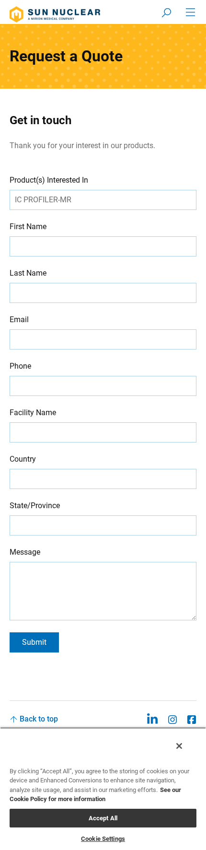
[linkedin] (152, 719)
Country (23, 459)
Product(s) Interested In (49, 180)
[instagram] (172, 719)
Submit (34, 642)
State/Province (35, 505)
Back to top (39, 718)
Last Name (28, 273)
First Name (28, 226)
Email (19, 319)
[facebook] (191, 719)
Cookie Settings (103, 838)
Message (25, 552)
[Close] (179, 746)
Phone (20, 366)
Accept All (103, 818)
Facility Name (33, 412)
